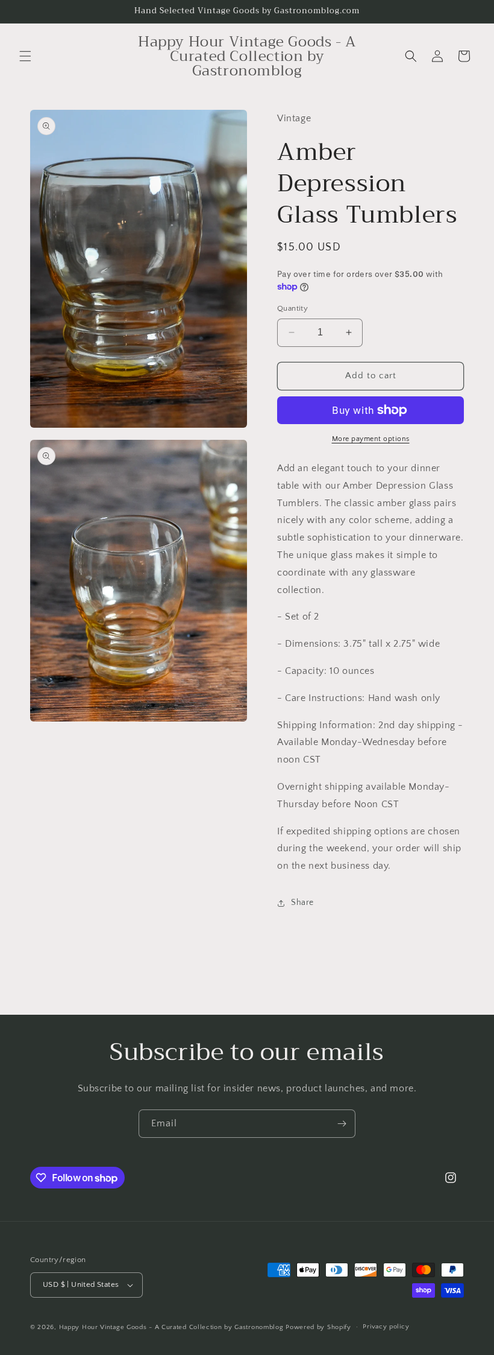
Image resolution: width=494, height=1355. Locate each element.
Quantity (292, 308)
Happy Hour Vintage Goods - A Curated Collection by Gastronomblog (171, 1327)
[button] (25, 56)
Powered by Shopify (318, 1327)
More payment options (371, 439)
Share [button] (302, 902)
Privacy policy (386, 1326)
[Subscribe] (341, 1123)
